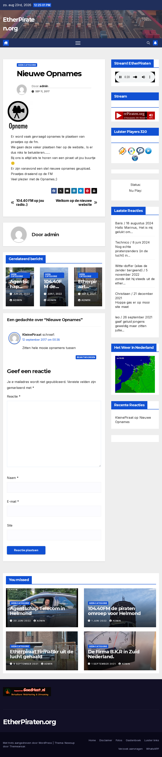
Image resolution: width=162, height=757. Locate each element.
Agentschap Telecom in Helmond (37, 611)
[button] (148, 43)
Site (9, 525)
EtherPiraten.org (29, 722)
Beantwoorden (86, 357)
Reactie (14, 396)
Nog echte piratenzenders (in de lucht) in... (131, 251)
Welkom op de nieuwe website (74, 203)
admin (44, 86)
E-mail (13, 501)
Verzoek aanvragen (130, 748)
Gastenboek (133, 740)
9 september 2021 (26, 663)
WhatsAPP (152, 748)
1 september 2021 (104, 663)
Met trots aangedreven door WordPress (28, 742)
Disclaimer (105, 740)
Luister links (151, 740)
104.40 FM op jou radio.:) (30, 203)
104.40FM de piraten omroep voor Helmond (114, 611)
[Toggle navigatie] (78, 43)
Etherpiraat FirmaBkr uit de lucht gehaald (41, 654)
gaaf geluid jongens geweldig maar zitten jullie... (131, 326)
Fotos (119, 740)
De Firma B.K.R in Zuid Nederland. (113, 654)
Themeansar (17, 746)
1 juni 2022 (99, 620)
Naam (13, 478)
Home (92, 740)
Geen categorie (27, 65)
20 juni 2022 (22, 620)
